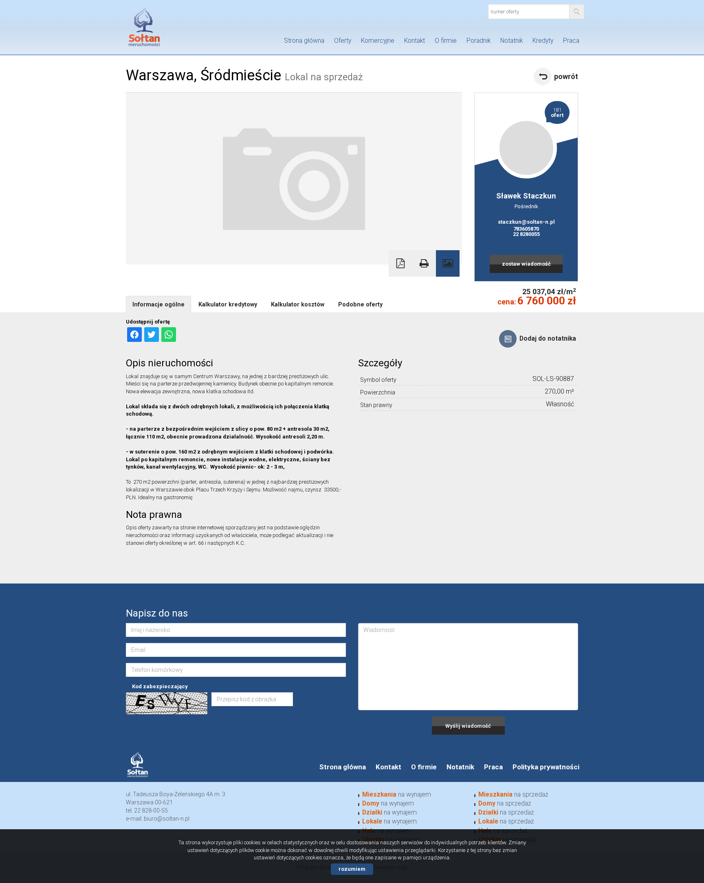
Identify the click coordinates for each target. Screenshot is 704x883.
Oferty (342, 40)
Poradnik (478, 40)
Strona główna (304, 40)
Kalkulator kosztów (297, 304)
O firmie (446, 40)
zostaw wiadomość (526, 264)
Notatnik (511, 40)
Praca (571, 40)
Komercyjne (377, 40)
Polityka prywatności (546, 767)
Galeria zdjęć (448, 263)
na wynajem (396, 794)
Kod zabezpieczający (160, 686)
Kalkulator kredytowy (227, 304)
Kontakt (414, 40)
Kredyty (542, 40)
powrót (566, 76)
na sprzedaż (513, 794)
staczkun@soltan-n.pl (526, 222)
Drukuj (424, 263)
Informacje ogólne (158, 304)
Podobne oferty (360, 304)
